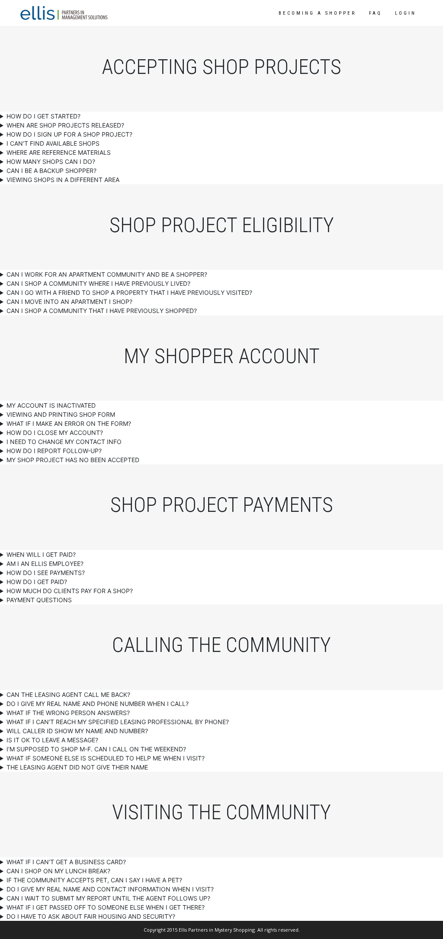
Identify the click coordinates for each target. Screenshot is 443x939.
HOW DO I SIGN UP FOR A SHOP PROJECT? (69, 134)
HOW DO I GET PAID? (36, 581)
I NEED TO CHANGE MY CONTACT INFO (64, 441)
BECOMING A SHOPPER (317, 13)
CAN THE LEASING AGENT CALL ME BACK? (68, 694)
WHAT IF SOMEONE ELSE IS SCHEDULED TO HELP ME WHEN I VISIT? (105, 758)
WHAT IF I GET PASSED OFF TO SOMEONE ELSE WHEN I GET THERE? (105, 907)
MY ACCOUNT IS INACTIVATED (51, 405)
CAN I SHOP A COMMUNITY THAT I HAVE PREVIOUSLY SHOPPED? (101, 310)
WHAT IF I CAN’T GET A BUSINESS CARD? (66, 862)
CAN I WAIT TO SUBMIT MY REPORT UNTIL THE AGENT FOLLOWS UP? (108, 898)
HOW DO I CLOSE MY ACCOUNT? (54, 432)
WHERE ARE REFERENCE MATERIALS (58, 152)
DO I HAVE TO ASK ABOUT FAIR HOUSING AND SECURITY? (90, 916)
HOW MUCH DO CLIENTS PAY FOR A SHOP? (69, 590)
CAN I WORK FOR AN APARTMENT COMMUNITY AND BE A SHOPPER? (106, 274)
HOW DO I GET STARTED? (43, 116)
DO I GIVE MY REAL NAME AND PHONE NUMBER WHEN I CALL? (97, 703)
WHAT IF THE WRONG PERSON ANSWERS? (68, 712)
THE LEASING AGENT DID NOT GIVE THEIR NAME (77, 767)
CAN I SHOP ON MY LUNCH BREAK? (58, 871)
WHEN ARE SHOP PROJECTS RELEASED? (65, 125)
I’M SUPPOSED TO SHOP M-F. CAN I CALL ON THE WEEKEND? (96, 749)
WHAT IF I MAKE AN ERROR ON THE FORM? (68, 423)
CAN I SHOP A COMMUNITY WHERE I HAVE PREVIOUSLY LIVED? (98, 283)
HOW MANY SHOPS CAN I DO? (50, 161)
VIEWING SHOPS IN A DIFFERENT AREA (62, 179)
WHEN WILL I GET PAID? (41, 554)
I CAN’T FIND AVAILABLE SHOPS (53, 143)
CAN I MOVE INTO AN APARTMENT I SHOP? (69, 301)
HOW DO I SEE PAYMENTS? (45, 572)
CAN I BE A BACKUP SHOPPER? (51, 170)
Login (405, 13)
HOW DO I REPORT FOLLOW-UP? (54, 450)
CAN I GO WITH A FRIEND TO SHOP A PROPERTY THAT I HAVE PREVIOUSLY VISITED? (129, 292)
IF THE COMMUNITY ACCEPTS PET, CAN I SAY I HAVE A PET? (94, 880)
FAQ (375, 13)
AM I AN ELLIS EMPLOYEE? (44, 563)
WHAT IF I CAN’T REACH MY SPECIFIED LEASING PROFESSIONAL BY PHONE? (117, 721)
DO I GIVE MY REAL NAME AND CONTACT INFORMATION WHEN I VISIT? (110, 889)
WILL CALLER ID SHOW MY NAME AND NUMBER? (77, 731)
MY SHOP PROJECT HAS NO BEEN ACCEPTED (72, 459)
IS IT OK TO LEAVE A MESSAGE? (52, 740)
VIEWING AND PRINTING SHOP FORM (60, 414)
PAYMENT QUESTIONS (39, 600)
